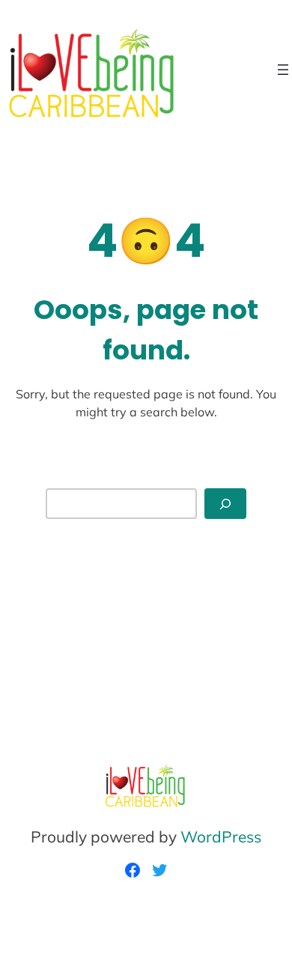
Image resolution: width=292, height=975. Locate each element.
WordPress (220, 836)
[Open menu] (283, 70)
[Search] (225, 503)
